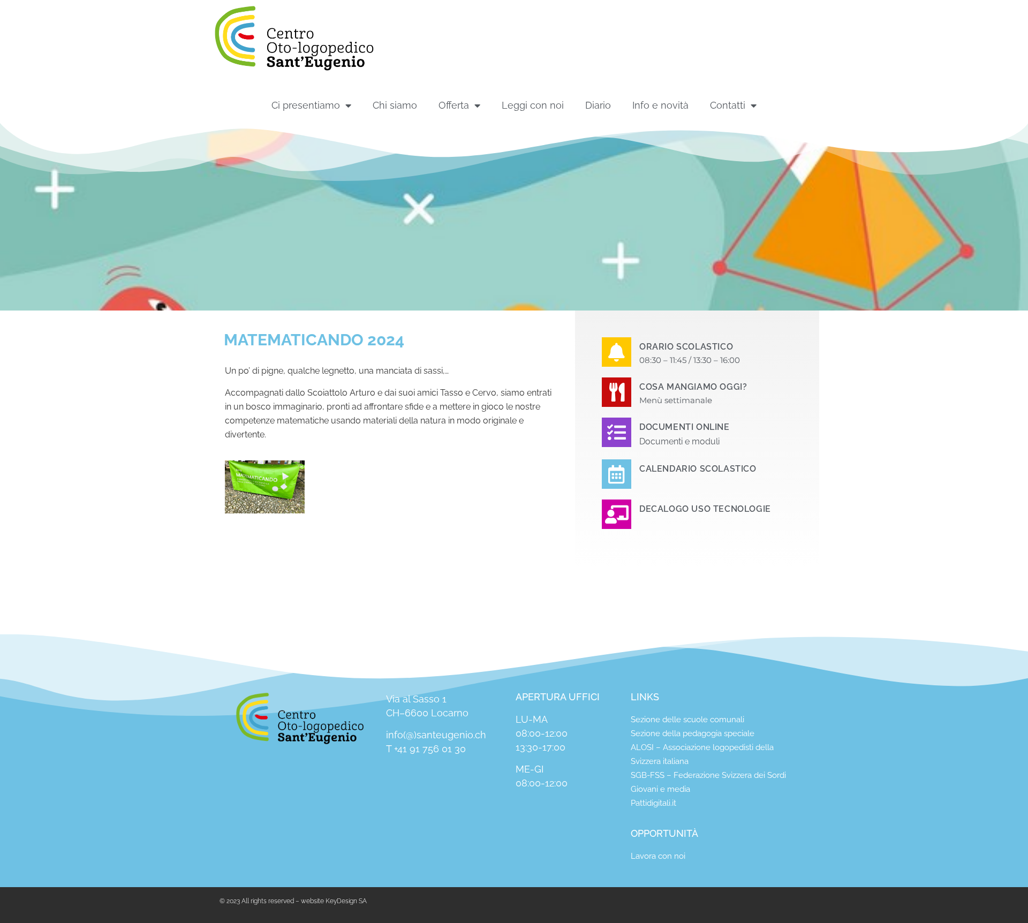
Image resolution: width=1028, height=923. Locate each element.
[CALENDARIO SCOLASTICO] (616, 474)
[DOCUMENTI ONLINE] (616, 432)
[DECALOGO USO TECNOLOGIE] (616, 514)
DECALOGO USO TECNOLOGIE (705, 509)
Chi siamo (395, 105)
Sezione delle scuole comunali (687, 719)
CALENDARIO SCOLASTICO (698, 469)
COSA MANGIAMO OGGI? (693, 387)
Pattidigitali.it (653, 803)
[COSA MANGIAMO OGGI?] (616, 392)
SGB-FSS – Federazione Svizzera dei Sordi (708, 775)
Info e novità (660, 105)
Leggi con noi (533, 105)
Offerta (454, 105)
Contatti (727, 105)
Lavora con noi (658, 856)
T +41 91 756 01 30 (426, 748)
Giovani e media (660, 789)
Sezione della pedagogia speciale (692, 733)
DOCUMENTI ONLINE (684, 427)
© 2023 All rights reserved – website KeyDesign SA (293, 901)
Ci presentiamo (305, 105)
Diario (598, 105)
